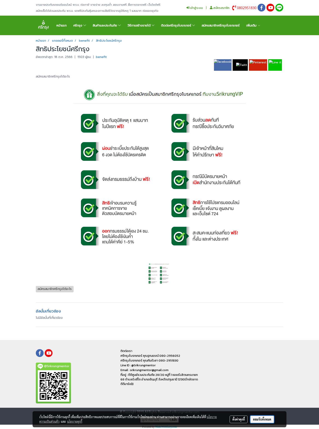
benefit (101, 57)
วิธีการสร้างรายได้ (140, 25)
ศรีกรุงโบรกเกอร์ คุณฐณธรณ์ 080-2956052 (150, 355)
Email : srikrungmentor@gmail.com (144, 370)
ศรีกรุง (78, 25)
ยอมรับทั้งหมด (262, 419)
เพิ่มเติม (252, 25)
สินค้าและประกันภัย (105, 25)
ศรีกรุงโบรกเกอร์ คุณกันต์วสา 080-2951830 (149, 360)
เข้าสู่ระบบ (196, 8)
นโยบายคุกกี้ (74, 421)
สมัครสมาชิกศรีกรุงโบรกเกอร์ (221, 25)
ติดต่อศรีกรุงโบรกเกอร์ (176, 25)
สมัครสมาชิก (220, 8)
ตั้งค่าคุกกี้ (238, 419)
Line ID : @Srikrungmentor (138, 365)
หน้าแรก (61, 25)
